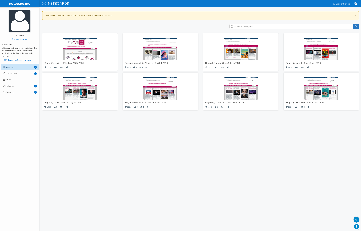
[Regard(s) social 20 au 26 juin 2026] (241, 48)
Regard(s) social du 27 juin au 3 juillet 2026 (146, 63)
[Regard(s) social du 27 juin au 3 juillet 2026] (160, 48)
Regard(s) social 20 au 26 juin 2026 (222, 63)
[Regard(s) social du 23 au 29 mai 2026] (241, 88)
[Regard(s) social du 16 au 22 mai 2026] (321, 88)
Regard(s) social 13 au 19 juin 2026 (303, 63)
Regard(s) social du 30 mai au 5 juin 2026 (145, 102)
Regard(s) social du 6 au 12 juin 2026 (62, 102)
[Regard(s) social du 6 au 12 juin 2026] (80, 88)
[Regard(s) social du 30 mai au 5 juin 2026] (160, 88)
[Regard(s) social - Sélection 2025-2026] (80, 48)
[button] (355, 3)
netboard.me (19, 4)
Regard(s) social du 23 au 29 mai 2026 (224, 102)
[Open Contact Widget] (356, 227)
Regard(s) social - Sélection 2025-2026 (64, 63)
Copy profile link (20, 39)
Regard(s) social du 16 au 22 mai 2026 (305, 102)
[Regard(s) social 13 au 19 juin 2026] (321, 48)
